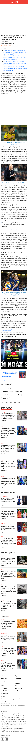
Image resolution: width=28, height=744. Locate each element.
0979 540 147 (10, 701)
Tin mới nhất (6, 408)
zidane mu (5, 398)
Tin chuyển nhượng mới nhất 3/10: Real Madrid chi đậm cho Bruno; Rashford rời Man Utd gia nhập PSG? (15, 68)
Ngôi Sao (17, 683)
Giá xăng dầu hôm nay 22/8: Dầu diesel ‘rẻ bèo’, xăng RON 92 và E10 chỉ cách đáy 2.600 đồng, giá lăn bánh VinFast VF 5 (8, 432)
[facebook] (6, 402)
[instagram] (10, 402)
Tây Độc (6, 41)
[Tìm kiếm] (21, 2)
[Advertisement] (14, 110)
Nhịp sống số (3, 460)
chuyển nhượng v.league (9, 388)
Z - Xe (16, 681)
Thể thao (3, 34)
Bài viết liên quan (5, 49)
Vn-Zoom (17, 690)
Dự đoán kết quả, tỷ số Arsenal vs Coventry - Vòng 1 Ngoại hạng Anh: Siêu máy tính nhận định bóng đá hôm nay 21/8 (8, 542)
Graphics (5, 693)
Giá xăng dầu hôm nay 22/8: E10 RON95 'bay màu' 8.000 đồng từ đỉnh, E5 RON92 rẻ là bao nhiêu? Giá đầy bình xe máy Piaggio (8, 481)
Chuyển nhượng (4, 496)
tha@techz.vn (21, 705)
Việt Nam (3, 509)
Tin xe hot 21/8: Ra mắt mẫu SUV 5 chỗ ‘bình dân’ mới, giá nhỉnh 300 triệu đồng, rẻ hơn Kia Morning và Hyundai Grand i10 (8, 575)
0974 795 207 (14, 705)
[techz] (14, 2)
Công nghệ (18, 678)
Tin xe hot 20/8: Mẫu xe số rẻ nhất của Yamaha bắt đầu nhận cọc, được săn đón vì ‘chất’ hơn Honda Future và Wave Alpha (8, 605)
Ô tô (2, 426)
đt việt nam (8, 384)
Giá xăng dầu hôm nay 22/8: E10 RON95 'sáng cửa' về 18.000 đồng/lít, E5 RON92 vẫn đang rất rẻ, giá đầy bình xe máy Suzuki (8, 448)
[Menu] (26, 2)
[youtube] (14, 402)
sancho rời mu (6, 395)
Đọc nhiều (4, 616)
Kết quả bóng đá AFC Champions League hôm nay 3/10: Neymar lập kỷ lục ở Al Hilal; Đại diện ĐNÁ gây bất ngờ (15, 57)
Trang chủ (3, 678)
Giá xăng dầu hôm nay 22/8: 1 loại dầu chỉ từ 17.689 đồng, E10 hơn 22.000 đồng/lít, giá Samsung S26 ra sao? (8, 465)
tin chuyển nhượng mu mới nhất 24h (12, 391)
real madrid (17, 395)
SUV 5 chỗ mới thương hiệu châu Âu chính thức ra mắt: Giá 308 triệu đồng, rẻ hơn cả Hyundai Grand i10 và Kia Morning (8, 590)
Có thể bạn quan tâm (8, 553)
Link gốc (3, 381)
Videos (5, 688)
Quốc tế (2, 536)
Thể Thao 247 (18, 688)
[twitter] (2, 402)
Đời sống (3, 412)
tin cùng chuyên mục (8, 493)
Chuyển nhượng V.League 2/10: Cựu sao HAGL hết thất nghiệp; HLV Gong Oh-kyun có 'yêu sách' (15, 63)
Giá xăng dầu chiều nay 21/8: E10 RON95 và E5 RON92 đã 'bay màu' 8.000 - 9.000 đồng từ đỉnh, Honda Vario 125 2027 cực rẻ (8, 665)
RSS (16, 686)
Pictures (5, 690)
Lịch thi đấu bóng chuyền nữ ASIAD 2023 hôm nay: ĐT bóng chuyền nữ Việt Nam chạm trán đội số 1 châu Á (15, 52)
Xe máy (2, 443)
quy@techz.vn (7, 703)
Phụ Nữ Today (4, 681)
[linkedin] (18, 402)
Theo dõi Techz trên (6, 46)
